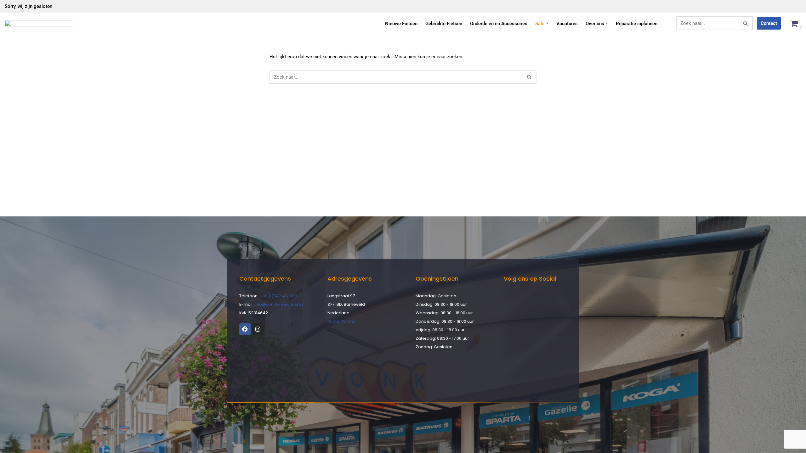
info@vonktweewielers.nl (279, 304)
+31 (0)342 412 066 (278, 296)
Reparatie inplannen (636, 23)
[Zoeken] (746, 23)
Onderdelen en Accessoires (498, 23)
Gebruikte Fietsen (443, 23)
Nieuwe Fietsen (401, 23)
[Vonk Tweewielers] (39, 23)
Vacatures (567, 23)
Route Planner (341, 321)
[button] (547, 23)
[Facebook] (245, 329)
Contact (769, 23)
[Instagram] (258, 329)
